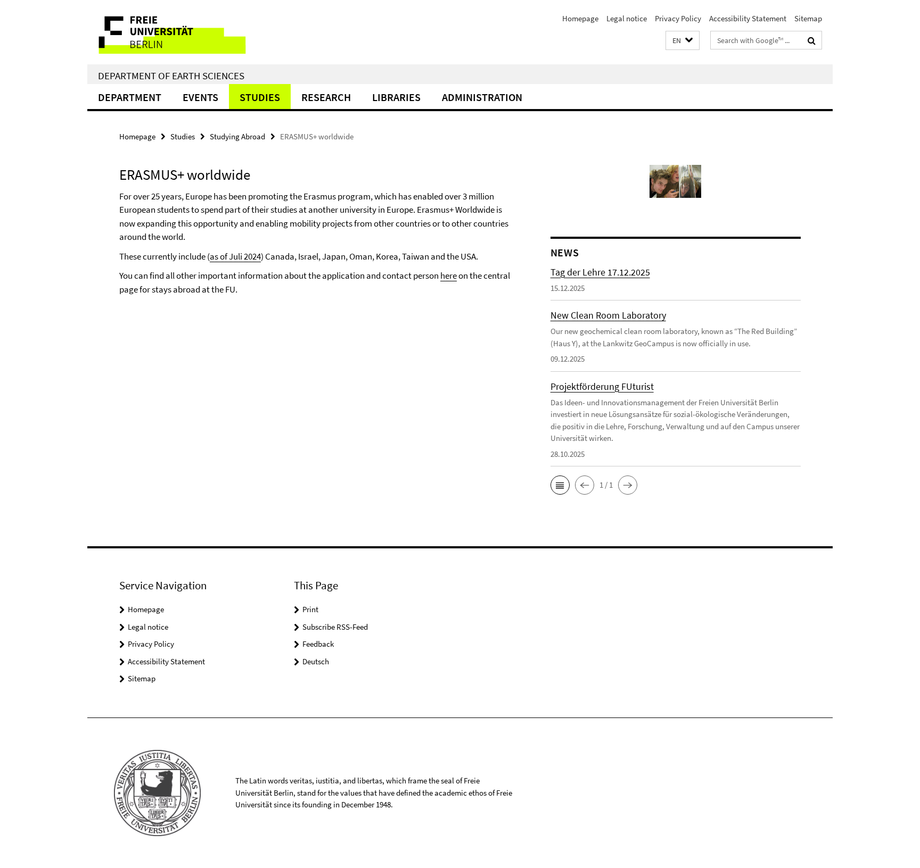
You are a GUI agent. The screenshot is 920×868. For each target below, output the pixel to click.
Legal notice (626, 18)
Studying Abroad (237, 136)
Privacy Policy (678, 18)
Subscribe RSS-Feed (335, 627)
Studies (260, 97)
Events (200, 97)
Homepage (580, 18)
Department (129, 97)
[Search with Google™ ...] (812, 40)
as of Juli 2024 (235, 256)
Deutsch (315, 661)
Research (326, 97)
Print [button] (310, 609)
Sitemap (808, 18)
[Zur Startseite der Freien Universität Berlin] (176, 32)
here (448, 275)
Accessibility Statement (747, 18)
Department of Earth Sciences (171, 75)
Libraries (396, 97)
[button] (683, 41)
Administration (482, 97)
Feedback (318, 644)
